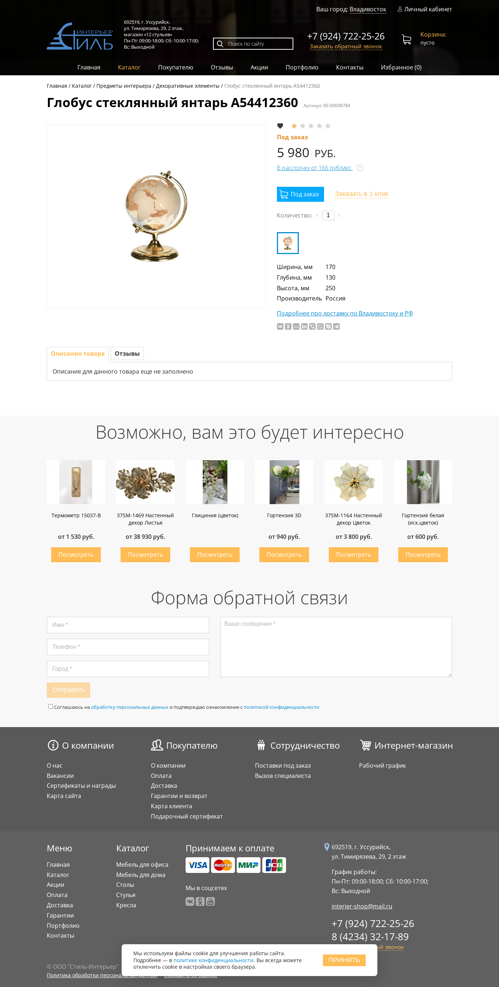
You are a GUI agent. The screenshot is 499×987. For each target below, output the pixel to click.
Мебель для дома (140, 875)
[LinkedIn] (304, 326)
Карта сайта (64, 796)
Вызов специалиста (283, 776)
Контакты (349, 67)
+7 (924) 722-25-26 (346, 35)
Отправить (68, 689)
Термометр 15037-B (76, 515)
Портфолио (302, 67)
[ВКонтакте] (280, 326)
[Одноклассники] (288, 326)
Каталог (129, 67)
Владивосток (368, 9)
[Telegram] (336, 326)
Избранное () (401, 67)
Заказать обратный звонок (346, 46)
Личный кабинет (428, 9)
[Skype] (328, 326)
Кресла (126, 905)
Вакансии (60, 776)
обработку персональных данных (129, 707)
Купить (76, 554)
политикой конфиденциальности (281, 707)
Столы (125, 885)
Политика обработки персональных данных (102, 975)
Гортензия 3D (284, 515)
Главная (88, 67)
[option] (156, 216)
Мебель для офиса (142, 865)
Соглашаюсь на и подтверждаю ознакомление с (186, 707)
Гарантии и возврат (179, 796)
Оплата (161, 776)
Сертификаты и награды (81, 786)
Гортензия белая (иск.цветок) (423, 519)
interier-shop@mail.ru (362, 906)
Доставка (164, 786)
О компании (88, 745)
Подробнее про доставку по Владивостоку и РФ (345, 313)
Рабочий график (382, 765)
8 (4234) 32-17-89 (370, 936)
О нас (54, 765)
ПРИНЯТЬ (344, 960)
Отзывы (222, 67)
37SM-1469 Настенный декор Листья (145, 519)
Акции (259, 67)
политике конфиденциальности (214, 960)
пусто (433, 38)
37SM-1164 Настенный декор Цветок (353, 519)
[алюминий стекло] (288, 243)
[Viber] (312, 326)
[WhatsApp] (320, 326)
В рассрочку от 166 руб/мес (315, 168)
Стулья (126, 895)
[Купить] (300, 194)
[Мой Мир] (296, 326)
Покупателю (175, 67)
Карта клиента (171, 806)
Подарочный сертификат (187, 816)
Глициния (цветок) (215, 515)
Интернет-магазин (413, 745)
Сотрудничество (305, 745)
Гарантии (60, 915)
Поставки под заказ (283, 765)
